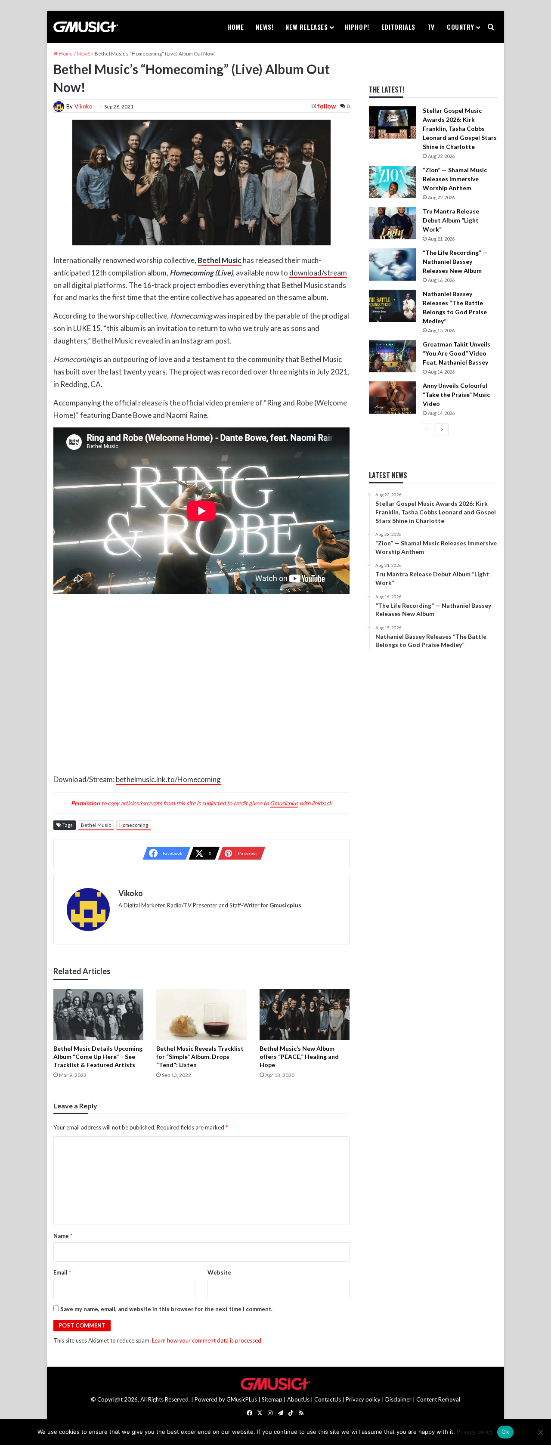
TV (431, 26)
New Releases (306, 26)
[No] (540, 1432)
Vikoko (83, 106)
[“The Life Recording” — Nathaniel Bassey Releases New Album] (392, 264)
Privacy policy (363, 1399)
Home (235, 26)
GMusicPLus (242, 1399)
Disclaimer (398, 1399)
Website (219, 1272)
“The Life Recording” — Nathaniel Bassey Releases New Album (455, 261)
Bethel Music (96, 825)
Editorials (398, 26)
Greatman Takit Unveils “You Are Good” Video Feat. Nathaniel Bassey (456, 353)
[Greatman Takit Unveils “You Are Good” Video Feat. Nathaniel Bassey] (392, 356)
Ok (505, 1431)
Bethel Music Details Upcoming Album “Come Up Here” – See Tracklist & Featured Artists (97, 1056)
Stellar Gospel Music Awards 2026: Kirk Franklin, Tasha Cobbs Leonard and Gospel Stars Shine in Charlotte (460, 128)
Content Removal (438, 1399)
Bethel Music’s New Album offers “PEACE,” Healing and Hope (299, 1056)
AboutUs (298, 1399)
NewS (83, 53)
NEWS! (264, 26)
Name (62, 1235)
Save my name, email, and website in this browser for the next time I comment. (166, 1309)
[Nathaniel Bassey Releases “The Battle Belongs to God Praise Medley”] (392, 306)
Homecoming (133, 825)
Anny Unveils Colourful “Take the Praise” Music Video (456, 394)
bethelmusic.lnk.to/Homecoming (168, 779)
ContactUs (327, 1399)
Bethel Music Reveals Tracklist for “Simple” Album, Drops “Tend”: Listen (200, 1056)
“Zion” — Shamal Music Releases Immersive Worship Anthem (455, 179)
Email (62, 1272)
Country (460, 26)
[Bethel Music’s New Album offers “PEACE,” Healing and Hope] (305, 1014)
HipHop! (357, 26)
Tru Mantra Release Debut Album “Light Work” (451, 220)
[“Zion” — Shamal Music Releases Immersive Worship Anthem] (392, 182)
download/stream (318, 272)
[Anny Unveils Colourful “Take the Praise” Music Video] (392, 397)
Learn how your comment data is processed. (207, 1340)
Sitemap (272, 1399)
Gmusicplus (284, 803)
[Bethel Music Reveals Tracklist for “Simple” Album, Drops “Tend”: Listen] (201, 1014)
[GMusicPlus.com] (85, 27)
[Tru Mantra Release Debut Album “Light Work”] (392, 223)
